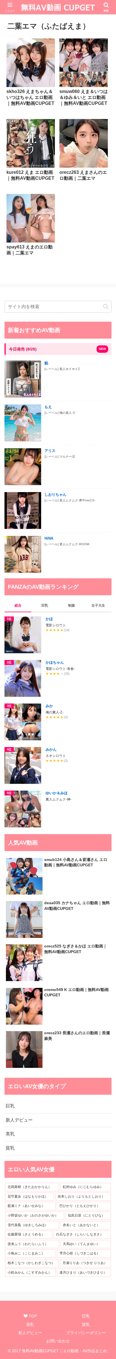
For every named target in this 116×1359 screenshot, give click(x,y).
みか (49, 706)
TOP (32, 1316)
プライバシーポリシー (86, 1332)
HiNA (48, 538)
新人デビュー (30, 1332)
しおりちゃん (55, 494)
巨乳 (86, 1316)
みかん (51, 749)
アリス (49, 451)
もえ (48, 407)
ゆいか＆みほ (57, 793)
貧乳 (86, 1324)
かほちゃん (55, 662)
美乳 (30, 1324)
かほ (49, 619)
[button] (106, 306)
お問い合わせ (58, 1341)
